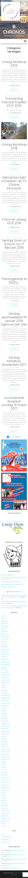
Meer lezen (14, 90)
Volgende (17, 437)
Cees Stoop (15, 300)
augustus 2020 (5, 705)
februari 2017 (4, 805)
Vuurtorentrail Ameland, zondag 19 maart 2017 (14, 403)
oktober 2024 (4, 639)
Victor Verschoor (15, 113)
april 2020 (3, 713)
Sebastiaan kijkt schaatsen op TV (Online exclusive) (14, 182)
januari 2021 (4, 693)
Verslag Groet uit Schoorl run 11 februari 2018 (14, 244)
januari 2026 (4, 623)
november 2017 (5, 782)
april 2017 (3, 800)
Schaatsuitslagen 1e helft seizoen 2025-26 (12, 584)
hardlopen (18, 57)
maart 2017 (4, 803)
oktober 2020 (5, 700)
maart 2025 (4, 631)
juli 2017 (3, 793)
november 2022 (5, 664)
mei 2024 (3, 641)
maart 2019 (4, 741)
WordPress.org (5, 842)
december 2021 (5, 675)
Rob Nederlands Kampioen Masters (11, 582)
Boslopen (13, 57)
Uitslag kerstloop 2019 (14, 63)
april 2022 (3, 667)
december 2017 (5, 780)
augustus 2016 (5, 821)
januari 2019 (4, 746)
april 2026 (3, 618)
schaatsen (15, 95)
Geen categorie (8, 95)
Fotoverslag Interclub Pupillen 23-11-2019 (14, 102)
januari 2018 (4, 777)
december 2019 (5, 723)
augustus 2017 (5, 790)
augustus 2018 (5, 759)
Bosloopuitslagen (6, 57)
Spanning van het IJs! (14, 868)
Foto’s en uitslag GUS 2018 (14, 221)
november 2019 (5, 726)
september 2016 (5, 818)
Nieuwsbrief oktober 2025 (8, 587)
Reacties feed (5, 839)
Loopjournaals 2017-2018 (11, 216)
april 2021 (3, 687)
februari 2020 (4, 718)
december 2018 (5, 749)
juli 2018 (3, 762)
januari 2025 (4, 634)
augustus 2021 (5, 682)
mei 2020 (3, 711)
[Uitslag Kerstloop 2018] (14, 130)
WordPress (17, 873)
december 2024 (5, 636)
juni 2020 (3, 708)
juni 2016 (3, 826)
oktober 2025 (4, 626)
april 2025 (3, 628)
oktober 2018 (4, 754)
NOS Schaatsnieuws (14, 591)
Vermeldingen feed (6, 837)
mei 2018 (3, 767)
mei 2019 (3, 736)
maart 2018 (4, 772)
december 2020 (5, 695)
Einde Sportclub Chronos (8, 575)
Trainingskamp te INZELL (14, 280)
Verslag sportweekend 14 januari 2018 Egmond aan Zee (14, 318)
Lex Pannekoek (15, 164)
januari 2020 (4, 721)
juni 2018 (3, 764)
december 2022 (5, 662)
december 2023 (5, 649)
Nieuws (23, 57)
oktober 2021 (4, 677)
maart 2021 (4, 690)
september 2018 (5, 757)
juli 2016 (3, 823)
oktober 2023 (4, 652)
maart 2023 (4, 657)
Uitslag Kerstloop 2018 (14, 146)
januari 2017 (4, 808)
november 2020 (5, 698)
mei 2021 (3, 685)
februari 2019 (4, 744)
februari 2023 (4, 659)
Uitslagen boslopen (11, 59)
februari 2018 (4, 775)
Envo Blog (14, 874)
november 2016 (5, 813)
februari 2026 (4, 621)
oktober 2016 (4, 816)
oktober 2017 (4, 785)
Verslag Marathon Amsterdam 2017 (14, 361)
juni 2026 (3, 616)
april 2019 (3, 739)
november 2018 (5, 752)
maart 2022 (4, 669)
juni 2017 (3, 795)
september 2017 (5, 787)
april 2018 (3, 769)
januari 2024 (4, 646)
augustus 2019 (5, 734)
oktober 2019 (4, 728)
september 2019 (5, 731)
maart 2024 (4, 644)
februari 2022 (4, 672)
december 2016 (5, 810)
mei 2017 (3, 798)
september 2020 (5, 703)
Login (2, 834)
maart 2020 (4, 716)
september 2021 (5, 680)
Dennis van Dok (15, 85)
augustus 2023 (5, 654)
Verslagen (18, 59)
